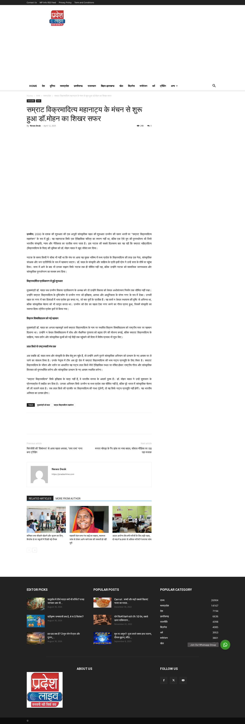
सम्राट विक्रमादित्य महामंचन (64, 405)
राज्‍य (38, 95)
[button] (214, 86)
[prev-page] (29, 550)
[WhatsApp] (55, 133)
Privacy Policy (65, 2)
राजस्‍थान (92, 86)
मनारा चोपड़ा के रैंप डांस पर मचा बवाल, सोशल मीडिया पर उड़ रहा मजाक (123, 450)
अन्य (173, 86)
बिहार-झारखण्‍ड (107, 86)
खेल (121, 86)
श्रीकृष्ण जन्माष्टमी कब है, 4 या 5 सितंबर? (66, 616)
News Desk (35, 125)
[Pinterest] (46, 133)
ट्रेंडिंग (163, 86)
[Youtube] (183, 680)
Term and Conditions (84, 2)
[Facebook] (30, 133)
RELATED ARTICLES (40, 498)
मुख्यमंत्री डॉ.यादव (43, 405)
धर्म (153, 86)
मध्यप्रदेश (64, 86)
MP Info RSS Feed (48, 2)
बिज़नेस (131, 86)
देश (43, 86)
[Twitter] (38, 133)
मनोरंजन (143, 86)
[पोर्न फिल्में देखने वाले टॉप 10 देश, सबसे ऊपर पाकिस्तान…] (102, 620)
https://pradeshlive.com (63, 474)
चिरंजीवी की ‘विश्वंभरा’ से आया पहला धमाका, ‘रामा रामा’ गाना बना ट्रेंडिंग (54, 450)
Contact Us (32, 2)
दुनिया (52, 86)
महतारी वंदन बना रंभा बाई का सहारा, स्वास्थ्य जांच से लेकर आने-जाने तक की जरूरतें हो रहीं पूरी (88, 539)
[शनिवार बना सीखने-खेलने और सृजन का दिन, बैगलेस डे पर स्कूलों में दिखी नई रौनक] (46, 519)
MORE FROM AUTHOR (68, 498)
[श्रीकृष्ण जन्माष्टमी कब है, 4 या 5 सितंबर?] (36, 621)
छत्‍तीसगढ (78, 86)
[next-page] (34, 550)
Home (33, 86)
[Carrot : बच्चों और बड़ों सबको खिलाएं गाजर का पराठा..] (102, 603)
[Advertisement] (122, 55)
